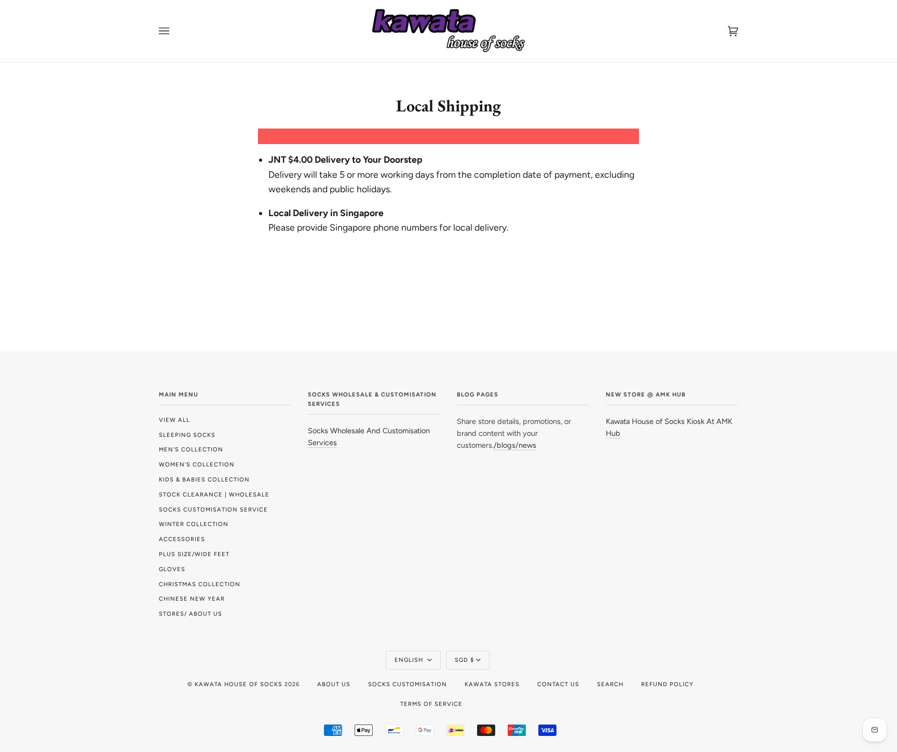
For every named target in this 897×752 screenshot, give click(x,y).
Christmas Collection (199, 584)
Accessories (182, 539)
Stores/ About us (190, 613)
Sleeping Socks (187, 434)
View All (174, 419)
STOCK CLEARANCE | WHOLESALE (214, 494)
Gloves (172, 569)
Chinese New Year (192, 598)
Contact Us (558, 684)
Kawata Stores (492, 684)
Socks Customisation (407, 684)
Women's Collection (197, 464)
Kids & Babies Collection (204, 479)
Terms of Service (431, 703)
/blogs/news (515, 445)
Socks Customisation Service (213, 509)
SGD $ (464, 659)
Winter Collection (193, 524)
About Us (333, 684)
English (410, 659)
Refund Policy (667, 684)
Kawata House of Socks (238, 684)
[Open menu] (174, 31)
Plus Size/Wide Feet (194, 554)
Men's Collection (191, 449)
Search (610, 684)
